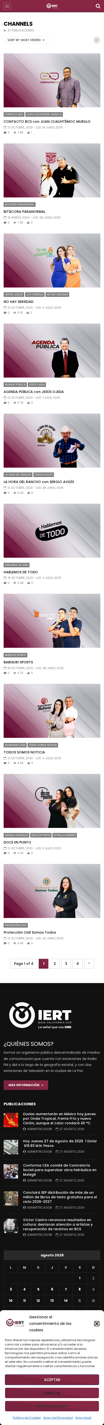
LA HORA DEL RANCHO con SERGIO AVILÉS (39, 481)
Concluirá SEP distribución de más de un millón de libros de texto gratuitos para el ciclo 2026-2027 (60, 1197)
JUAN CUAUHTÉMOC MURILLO (44, 114)
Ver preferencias (52, 1406)
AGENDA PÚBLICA (15, 384)
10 (11, 1300)
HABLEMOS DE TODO (16, 565)
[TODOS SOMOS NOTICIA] (52, 711)
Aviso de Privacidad (58, 1418)
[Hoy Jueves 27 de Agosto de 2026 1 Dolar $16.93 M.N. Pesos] (11, 1147)
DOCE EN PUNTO (40, 835)
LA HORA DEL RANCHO (18, 475)
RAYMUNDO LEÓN (15, 745)
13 (52, 1300)
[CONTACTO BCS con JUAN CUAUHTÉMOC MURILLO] (52, 80)
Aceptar (52, 1379)
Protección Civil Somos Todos (30, 932)
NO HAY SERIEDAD (57, 294)
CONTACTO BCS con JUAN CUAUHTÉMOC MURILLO (47, 121)
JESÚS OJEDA (37, 384)
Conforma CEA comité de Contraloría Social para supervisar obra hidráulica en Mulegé (60, 1170)
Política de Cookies (27, 1418)
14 (66, 1300)
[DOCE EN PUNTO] (52, 801)
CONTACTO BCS (14, 114)
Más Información (25, 1085)
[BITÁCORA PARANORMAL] (52, 170)
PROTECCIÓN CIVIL (16, 925)
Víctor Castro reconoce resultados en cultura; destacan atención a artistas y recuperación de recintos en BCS (58, 1224)
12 (38, 1300)
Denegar (52, 1392)
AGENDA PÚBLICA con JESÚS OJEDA (34, 391)
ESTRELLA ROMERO (65, 835)
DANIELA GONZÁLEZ (16, 835)
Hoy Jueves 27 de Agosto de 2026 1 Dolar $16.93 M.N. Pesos (60, 1143)
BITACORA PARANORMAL (19, 204)
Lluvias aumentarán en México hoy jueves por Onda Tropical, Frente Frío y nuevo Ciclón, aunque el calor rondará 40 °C (59, 1118)
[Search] (98, 6)
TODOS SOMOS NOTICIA (43, 745)
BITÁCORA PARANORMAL (24, 211)
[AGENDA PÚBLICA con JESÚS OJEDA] (52, 351)
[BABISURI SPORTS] (52, 621)
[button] (96, 1323)
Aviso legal (83, 1418)
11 (24, 1300)
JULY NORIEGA (34, 294)
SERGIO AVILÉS (44, 475)
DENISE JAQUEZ (14, 294)
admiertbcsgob (39, 1129)
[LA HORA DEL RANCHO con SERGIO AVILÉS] (52, 441)
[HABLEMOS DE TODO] (52, 531)
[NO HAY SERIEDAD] (52, 260)
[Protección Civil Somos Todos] (52, 891)
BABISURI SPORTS (15, 655)
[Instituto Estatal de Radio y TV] (52, 6)
